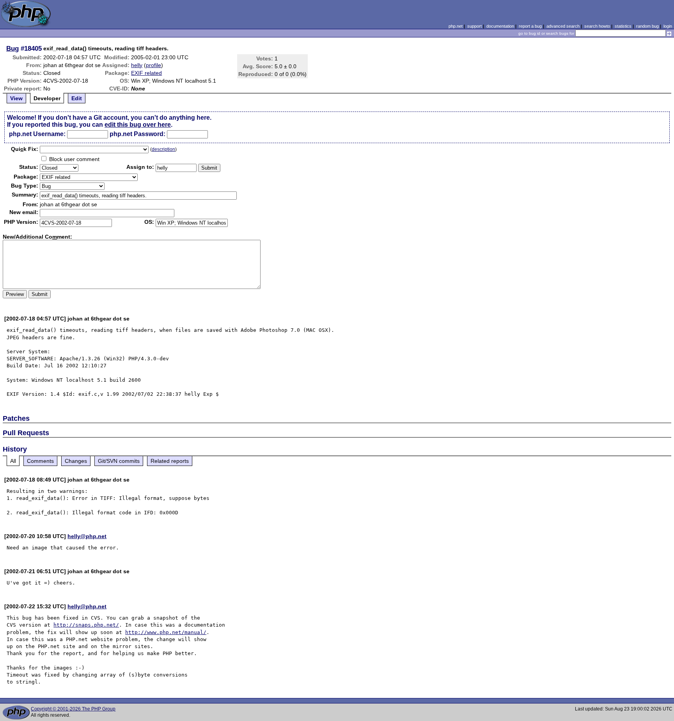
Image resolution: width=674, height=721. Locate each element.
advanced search (563, 26)
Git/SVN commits (119, 461)
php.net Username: (37, 134)
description (163, 149)
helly (136, 65)
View (16, 98)
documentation (500, 26)
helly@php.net (86, 536)
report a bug (530, 26)
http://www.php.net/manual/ (165, 632)
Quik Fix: (24, 149)
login (667, 26)
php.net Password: (137, 134)
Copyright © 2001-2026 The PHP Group (73, 709)
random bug (647, 26)
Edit (76, 98)
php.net (456, 26)
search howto (597, 26)
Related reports (170, 461)
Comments (40, 461)
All (13, 461)
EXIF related (146, 73)
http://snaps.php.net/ (86, 625)
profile (153, 65)
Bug (12, 48)
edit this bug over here (138, 124)
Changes (76, 461)
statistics (623, 26)
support (474, 26)
